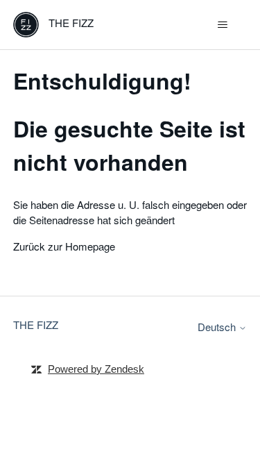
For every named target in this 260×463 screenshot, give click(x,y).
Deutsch (218, 326)
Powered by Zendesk (96, 369)
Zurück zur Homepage (64, 246)
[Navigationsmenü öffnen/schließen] (222, 25)
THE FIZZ (35, 324)
